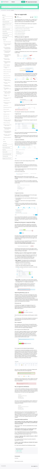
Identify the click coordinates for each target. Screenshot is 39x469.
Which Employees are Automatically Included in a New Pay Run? (8, 132)
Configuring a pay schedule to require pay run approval (24, 27)
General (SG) (5, 31)
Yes (17, 450)
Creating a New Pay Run (8, 107)
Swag (3, 17)
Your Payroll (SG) (3, 10)
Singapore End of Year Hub (7, 158)
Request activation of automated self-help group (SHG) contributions (8, 55)
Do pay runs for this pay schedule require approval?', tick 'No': (25, 243)
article (23, 281)
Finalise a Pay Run (7, 100)
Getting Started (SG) (6, 21)
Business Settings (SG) (6, 29)
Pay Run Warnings (7, 122)
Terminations (5, 143)
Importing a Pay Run (7, 75)
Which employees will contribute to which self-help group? (8, 51)
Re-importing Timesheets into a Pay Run (8, 89)
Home (5, 15)
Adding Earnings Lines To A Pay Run (8, 103)
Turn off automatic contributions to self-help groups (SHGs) (8, 48)
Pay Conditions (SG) (6, 35)
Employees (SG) (5, 33)
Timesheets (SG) (5, 156)
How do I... (12, 10)
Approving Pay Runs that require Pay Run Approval (7, 62)
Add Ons (4, 26)
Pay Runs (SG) (8, 10)
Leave (4, 139)
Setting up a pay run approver (20, 25)
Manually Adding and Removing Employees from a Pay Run (8, 128)
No (20, 450)
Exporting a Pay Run (7, 77)
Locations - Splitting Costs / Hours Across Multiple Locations (8, 92)
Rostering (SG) (5, 151)
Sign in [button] (23, 1)
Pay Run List (6, 105)
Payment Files (7, 73)
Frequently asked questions (19, 34)
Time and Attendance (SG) (7, 154)
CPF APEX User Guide (8, 41)
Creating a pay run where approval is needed (22, 30)
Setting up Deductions (8, 137)
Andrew (18, 16)
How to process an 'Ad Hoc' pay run (8, 98)
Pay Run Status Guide (8, 71)
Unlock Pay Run (7, 109)
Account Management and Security (7, 24)
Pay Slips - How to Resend (7, 95)
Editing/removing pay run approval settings (22, 28)
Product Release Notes (6, 147)
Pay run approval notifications (20, 33)
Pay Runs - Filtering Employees (7, 83)
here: (31, 144)
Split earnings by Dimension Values (7, 59)
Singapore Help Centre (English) (32, 1)
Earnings (4, 141)
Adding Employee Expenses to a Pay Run (8, 85)
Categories (13, 1)
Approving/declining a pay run (20, 31)
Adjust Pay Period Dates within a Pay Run (8, 125)
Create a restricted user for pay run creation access (8, 44)
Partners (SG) (5, 145)
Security (4, 19)
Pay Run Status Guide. (8, 69)
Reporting (4, 149)
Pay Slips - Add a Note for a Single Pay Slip (8, 120)
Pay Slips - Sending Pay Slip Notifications (8, 135)
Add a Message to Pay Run (8, 111)
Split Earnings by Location (7, 67)
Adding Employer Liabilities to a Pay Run (8, 80)
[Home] (4, 2)
